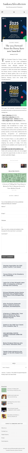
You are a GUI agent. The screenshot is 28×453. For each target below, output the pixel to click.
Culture (11, 42)
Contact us (4, 431)
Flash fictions (4, 434)
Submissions (4, 441)
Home (3, 372)
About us (3, 428)
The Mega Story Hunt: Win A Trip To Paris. (13, 402)
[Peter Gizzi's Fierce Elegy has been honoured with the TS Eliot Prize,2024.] (23, 166)
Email (3, 213)
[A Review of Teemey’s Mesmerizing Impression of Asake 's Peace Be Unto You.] (4, 166)
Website (3, 220)
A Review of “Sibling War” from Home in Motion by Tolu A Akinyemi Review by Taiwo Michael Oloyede (14, 186)
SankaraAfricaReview (14, 4)
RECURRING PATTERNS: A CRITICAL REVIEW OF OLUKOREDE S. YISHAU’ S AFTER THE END (13, 415)
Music (3, 438)
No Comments (14, 160)
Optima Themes (18, 450)
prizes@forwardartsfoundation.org (12, 149)
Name (3, 206)
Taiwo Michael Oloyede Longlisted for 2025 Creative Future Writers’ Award (13, 409)
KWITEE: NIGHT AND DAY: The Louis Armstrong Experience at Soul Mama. (13, 396)
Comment (4, 233)
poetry (17, 42)
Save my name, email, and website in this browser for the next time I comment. (12, 230)
